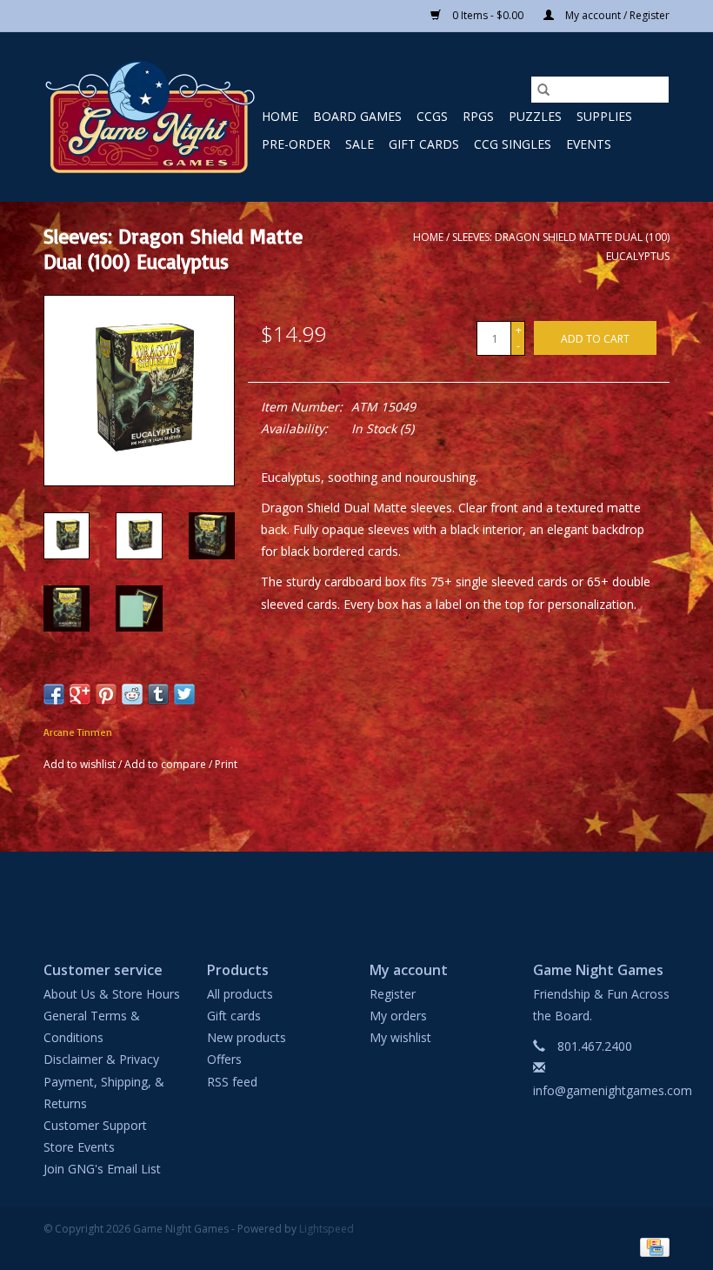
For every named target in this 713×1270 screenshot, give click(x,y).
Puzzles (535, 116)
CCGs (432, 116)
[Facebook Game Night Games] (356, 892)
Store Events (79, 1147)
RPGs (478, 116)
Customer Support (95, 1125)
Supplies (604, 116)
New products (246, 1037)
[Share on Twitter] (184, 694)
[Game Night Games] (150, 117)
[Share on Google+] (80, 694)
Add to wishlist (80, 764)
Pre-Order (296, 144)
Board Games (357, 116)
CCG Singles (512, 144)
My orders (398, 1015)
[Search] (543, 90)
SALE (359, 144)
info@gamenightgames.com (612, 1090)
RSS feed (232, 1081)
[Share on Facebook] (53, 694)
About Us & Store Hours (111, 994)
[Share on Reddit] (132, 694)
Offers (224, 1059)
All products (240, 994)
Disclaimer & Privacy (101, 1059)
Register (393, 994)
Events (588, 144)
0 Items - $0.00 (488, 15)
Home (280, 116)
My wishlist (400, 1037)
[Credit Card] (652, 1246)
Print (226, 764)
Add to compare (166, 764)
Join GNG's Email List (102, 1168)
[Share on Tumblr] (158, 694)
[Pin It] (106, 694)
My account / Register (616, 15)
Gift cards (424, 144)
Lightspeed (326, 1228)
